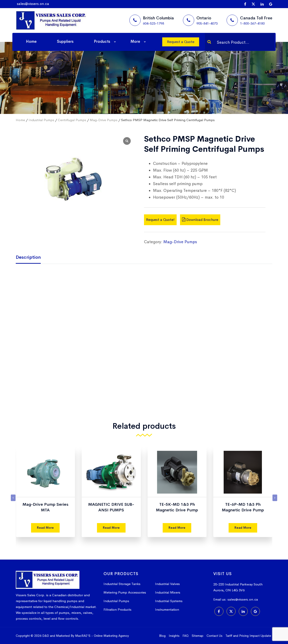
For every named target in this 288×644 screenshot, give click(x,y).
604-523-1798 (153, 23)
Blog (162, 636)
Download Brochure (201, 219)
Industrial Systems (168, 601)
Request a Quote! (160, 219)
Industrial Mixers (167, 592)
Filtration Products (117, 609)
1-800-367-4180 (252, 23)
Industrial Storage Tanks (122, 584)
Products (102, 41)
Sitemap (197, 636)
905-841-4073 (207, 23)
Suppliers (65, 41)
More (135, 41)
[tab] (31, 258)
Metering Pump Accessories (125, 592)
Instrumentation (167, 609)
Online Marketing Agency (111, 636)
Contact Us (214, 636)
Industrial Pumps (41, 120)
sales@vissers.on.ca (33, 3)
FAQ (185, 636)
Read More (45, 528)
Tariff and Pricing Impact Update (248, 636)
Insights (174, 636)
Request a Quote (180, 41)
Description (28, 257)
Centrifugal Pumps (72, 120)
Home (31, 41)
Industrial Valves (167, 584)
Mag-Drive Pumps (103, 120)
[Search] (209, 42)
